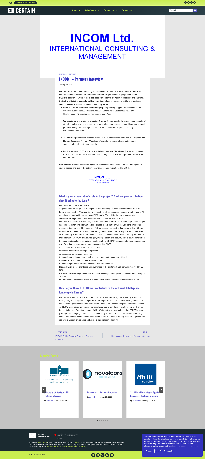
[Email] (93, 455)
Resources (109, 10)
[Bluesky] (102, 455)
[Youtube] (185, 2)
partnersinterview (67, 74)
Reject (157, 451)
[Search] (195, 10)
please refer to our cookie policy (184, 446)
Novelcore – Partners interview (102, 392)
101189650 (75, 442)
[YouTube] (112, 455)
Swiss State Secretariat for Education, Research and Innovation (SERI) (66, 446)
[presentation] (59, 374)
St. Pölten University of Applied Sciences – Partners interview (145, 394)
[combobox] (181, 10)
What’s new (90, 10)
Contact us (127, 10)
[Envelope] (10, 3)
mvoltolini (49, 400)
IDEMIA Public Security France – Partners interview (74, 336)
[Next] (161, 390)
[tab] (97, 420)
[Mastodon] (194, 2)
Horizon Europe (42, 442)
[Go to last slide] (44, 390)
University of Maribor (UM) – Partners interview (57, 394)
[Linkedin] (191, 2)
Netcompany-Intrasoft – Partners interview (130, 334)
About (74, 10)
